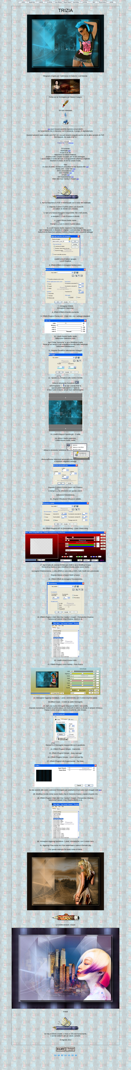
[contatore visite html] (65, 1056)
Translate (70, 143)
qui (49, 129)
